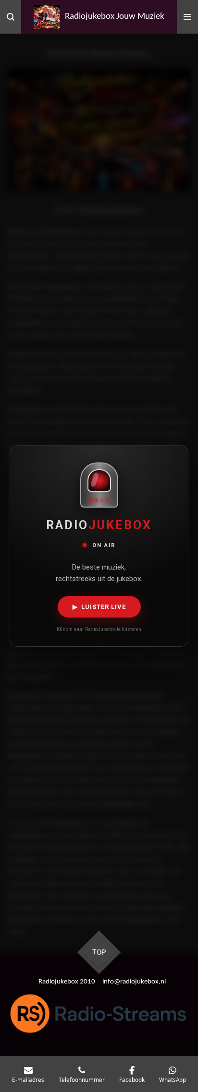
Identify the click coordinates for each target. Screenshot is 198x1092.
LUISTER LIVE (99, 606)
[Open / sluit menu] (187, 17)
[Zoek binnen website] (10, 17)
